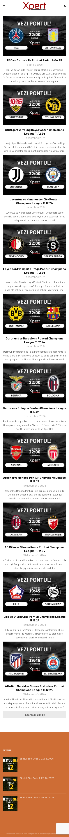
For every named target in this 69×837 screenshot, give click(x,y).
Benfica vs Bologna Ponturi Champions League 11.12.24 (34, 409)
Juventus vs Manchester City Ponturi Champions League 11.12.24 (34, 201)
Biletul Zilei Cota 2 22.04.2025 (37, 778)
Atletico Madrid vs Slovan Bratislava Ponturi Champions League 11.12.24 (34, 687)
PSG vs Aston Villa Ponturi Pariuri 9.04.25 (34, 60)
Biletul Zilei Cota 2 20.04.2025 (37, 797)
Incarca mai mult (34, 714)
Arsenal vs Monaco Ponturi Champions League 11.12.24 (34, 479)
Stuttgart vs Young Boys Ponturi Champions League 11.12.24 (34, 131)
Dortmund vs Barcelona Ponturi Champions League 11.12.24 (34, 340)
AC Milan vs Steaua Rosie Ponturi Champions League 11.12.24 (35, 548)
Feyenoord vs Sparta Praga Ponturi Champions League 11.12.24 (34, 270)
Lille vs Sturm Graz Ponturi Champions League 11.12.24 (34, 618)
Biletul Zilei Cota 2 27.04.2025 (37, 758)
